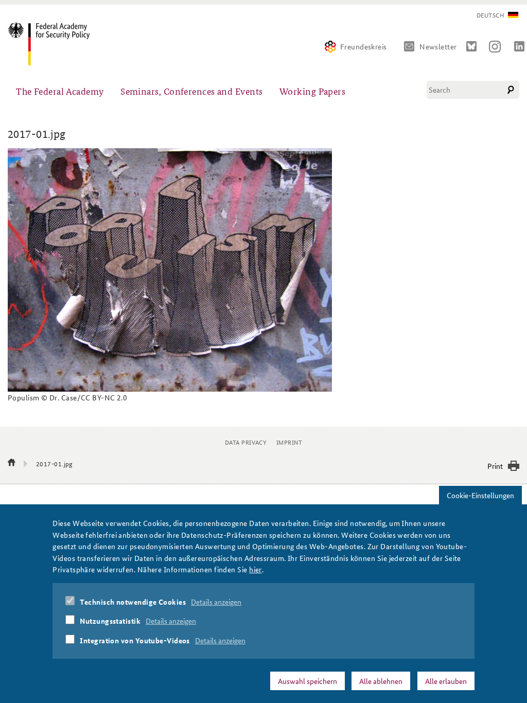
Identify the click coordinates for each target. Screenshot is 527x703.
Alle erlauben (446, 681)
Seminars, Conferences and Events (191, 90)
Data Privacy (246, 442)
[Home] (53, 44)
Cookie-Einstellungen (480, 495)
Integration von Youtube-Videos (135, 640)
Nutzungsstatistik (110, 621)
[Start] (11, 463)
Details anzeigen (216, 601)
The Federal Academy (60, 90)
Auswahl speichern (307, 681)
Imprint (289, 442)
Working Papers (312, 90)
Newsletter (438, 46)
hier (255, 569)
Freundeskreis (363, 46)
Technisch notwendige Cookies (133, 601)
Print (495, 466)
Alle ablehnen (380, 681)
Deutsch (490, 15)
